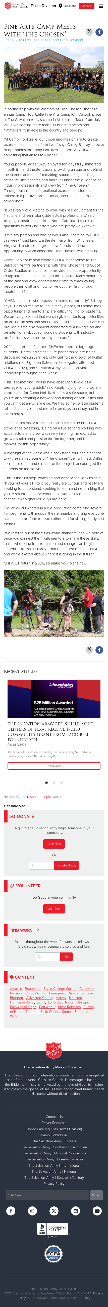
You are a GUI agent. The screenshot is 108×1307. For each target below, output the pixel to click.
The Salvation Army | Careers (54, 1141)
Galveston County (39, 998)
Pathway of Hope (23, 1007)
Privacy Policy (54, 1184)
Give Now (54, 844)
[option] (54, 725)
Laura (41, 1002)
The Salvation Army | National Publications (54, 1153)
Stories (67, 1012)
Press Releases (69, 1007)
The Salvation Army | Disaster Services (54, 1159)
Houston (75, 998)
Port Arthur (47, 1007)
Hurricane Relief (22, 1002)
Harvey (61, 998)
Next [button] (16, 728)
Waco (14, 1016)
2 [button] (54, 783)
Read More (54, 765)
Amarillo (16, 989)
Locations (69, 6)
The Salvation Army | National (54, 1171)
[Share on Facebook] (99, 32)
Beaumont (33, 989)
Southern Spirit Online (46, 797)
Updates (81, 1012)
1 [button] (46, 783)
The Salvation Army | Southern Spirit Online (54, 1147)
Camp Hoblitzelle (54, 1135)
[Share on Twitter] (89, 32)
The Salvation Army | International (54, 1165)
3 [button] (61, 783)
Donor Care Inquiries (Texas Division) (54, 1129)
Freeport (16, 998)
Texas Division (43, 5)
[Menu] (99, 6)
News (69, 1002)
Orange (82, 1002)
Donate (86, 6)
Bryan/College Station (60, 989)
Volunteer (54, 909)
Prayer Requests (54, 1123)
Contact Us (54, 1117)
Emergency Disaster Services (71, 993)
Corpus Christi (35, 993)
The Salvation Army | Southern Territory (54, 1177)
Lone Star (55, 1002)
